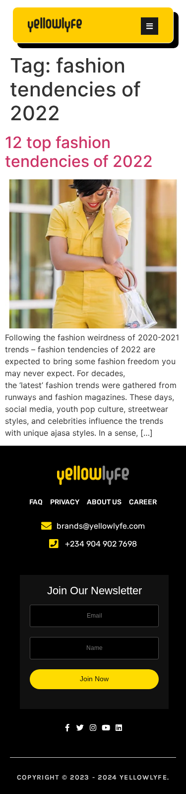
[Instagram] (93, 727)
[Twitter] (80, 727)
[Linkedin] (119, 727)
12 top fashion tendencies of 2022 (79, 152)
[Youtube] (106, 727)
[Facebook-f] (67, 727)
